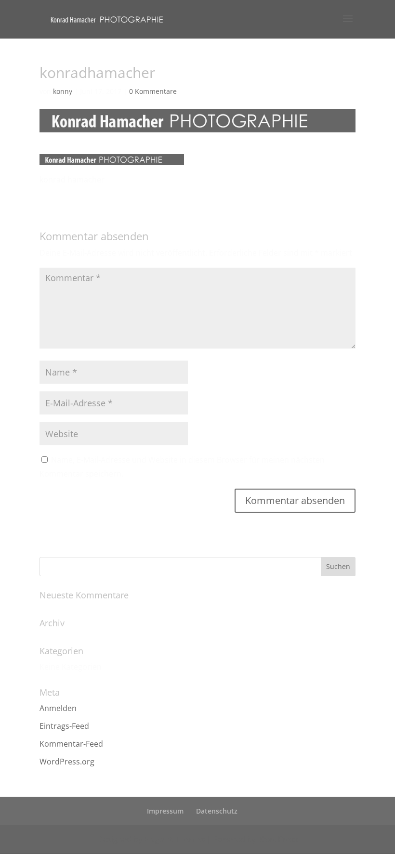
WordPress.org (67, 761)
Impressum (165, 810)
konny (62, 91)
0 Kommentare (153, 91)
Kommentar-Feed (71, 743)
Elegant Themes (174, 839)
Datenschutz (216, 810)
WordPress (278, 839)
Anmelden (58, 708)
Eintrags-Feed (64, 726)
